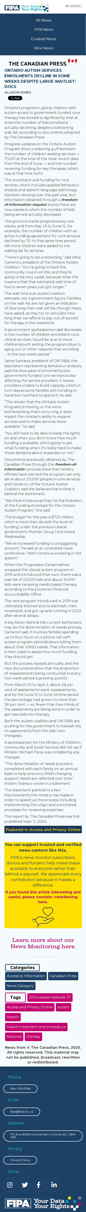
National (14, 1036)
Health (13, 1017)
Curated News (43, 39)
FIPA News (43, 29)
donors (13, 863)
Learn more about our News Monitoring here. (43, 943)
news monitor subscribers (49, 857)
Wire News (43, 48)
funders (38, 863)
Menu (76, 6)
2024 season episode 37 (50, 997)
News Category (20, 986)
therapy (33, 1036)
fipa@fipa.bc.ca (21, 1111)
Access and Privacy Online (30, 1007)
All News (43, 20)
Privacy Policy (20, 1160)
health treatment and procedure (36, 1027)
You (8, 844)
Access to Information (26, 976)
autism (63, 1007)
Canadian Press (63, 976)
